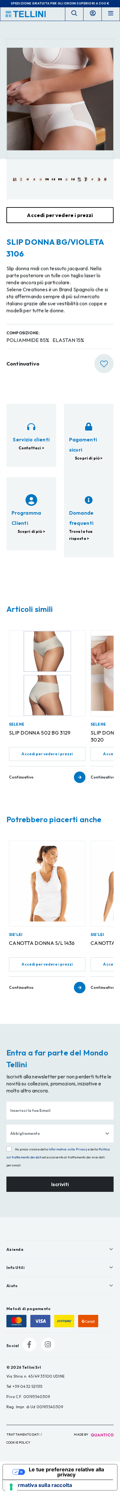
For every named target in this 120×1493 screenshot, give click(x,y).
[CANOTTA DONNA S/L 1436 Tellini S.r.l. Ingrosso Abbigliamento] (47, 884)
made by (81, 1434)
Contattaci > (31, 448)
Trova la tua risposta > (81, 535)
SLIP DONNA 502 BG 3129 (40, 732)
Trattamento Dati (23, 1434)
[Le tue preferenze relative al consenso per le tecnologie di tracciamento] (11, 1487)
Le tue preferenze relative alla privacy (66, 1472)
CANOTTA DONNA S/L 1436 (42, 943)
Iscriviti (60, 1184)
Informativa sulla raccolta (40, 1485)
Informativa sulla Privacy (68, 1149)
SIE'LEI (15, 934)
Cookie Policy (18, 1442)
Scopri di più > (88, 458)
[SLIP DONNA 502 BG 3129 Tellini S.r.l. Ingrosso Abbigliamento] (47, 673)
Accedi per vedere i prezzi (47, 753)
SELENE (16, 724)
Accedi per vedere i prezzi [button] (60, 215)
